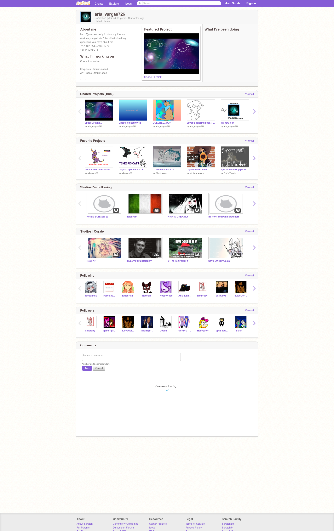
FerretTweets (230, 172)
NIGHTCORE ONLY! (178, 216)
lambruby (202, 295)
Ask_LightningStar (184, 295)
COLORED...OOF (162, 122)
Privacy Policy (194, 527)
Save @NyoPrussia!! (219, 261)
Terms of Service (195, 523)
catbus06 (221, 295)
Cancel (99, 368)
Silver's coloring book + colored (201, 122)
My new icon (227, 122)
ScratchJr (227, 527)
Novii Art (91, 261)
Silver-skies (161, 172)
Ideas (128, 3)
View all (249, 94)
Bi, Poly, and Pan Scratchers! (224, 216)
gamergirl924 (109, 330)
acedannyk (91, 295)
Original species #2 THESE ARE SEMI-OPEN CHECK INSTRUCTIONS (133, 169)
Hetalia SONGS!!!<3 (97, 216)
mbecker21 (93, 172)
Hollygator (203, 330)
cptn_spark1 (222, 330)
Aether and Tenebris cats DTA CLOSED (99, 169)
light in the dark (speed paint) (235, 169)
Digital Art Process (197, 169)
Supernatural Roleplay (139, 261)
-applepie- (146, 295)
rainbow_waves (197, 172)
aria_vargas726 (95, 126)
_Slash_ (239, 330)
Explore (114, 3)
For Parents (83, 527)
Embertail (127, 295)
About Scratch (85, 523)
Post (87, 368)
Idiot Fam (132, 216)
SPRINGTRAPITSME (184, 330)
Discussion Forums (124, 527)
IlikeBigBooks (147, 330)
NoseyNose (166, 295)
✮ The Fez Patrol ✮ (178, 261)
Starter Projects (158, 523)
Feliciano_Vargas (109, 295)
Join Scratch (233, 3)
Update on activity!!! (130, 122)
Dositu (163, 330)
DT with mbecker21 (163, 169)
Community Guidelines (125, 523)
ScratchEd (228, 523)
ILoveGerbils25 (241, 295)
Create (99, 3)
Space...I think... (154, 77)
